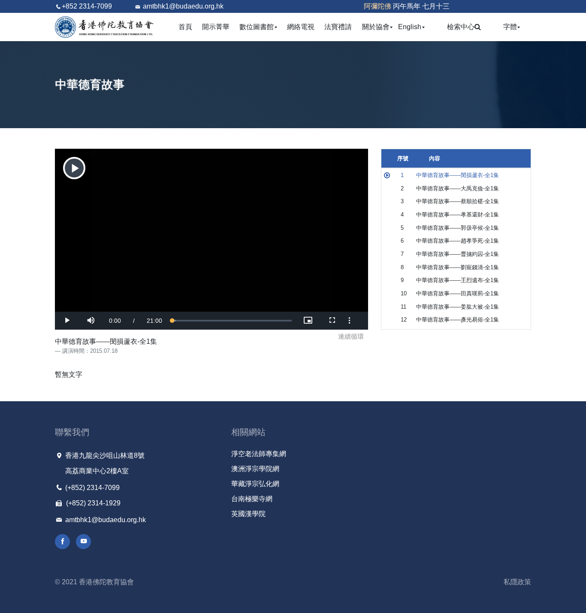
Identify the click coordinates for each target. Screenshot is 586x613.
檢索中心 (460, 26)
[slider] (232, 321)
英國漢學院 (248, 513)
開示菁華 (216, 26)
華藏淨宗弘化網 (255, 483)
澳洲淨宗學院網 (255, 468)
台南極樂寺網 (251, 498)
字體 (512, 26)
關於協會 (377, 26)
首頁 (185, 26)
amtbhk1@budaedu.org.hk (183, 6)
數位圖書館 (258, 26)
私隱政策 (517, 582)
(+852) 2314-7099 (91, 487)
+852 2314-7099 (87, 6)
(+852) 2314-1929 (92, 503)
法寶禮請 (338, 26)
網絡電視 (300, 26)
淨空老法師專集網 (258, 453)
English (411, 26)
